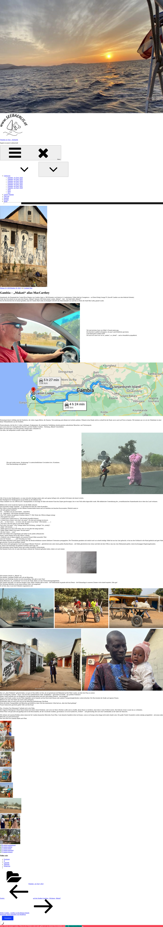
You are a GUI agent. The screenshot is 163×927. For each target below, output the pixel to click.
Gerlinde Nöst (28, 288)
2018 (9, 191)
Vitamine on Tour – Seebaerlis (9, 140)
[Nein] (82, 926)
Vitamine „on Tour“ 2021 (15, 186)
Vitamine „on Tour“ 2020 (15, 188)
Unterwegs (7, 176)
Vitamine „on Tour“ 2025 (15, 179)
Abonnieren (7, 918)
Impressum (3, 914)
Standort (6, 198)
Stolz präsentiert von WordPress (16, 914)
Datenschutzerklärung (75, 926)
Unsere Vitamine (9, 194)
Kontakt (6, 199)
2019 (9, 189)
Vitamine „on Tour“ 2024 (15, 181)
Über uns (6, 196)
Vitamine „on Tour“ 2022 (15, 184)
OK (67, 926)
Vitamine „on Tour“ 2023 (15, 183)
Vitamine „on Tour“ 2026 (15, 177)
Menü (58, 159)
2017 (9, 193)
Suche (5, 201)
